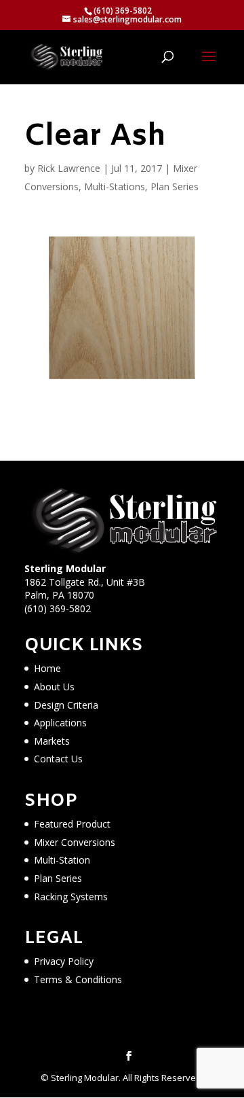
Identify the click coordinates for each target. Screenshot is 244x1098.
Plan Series (174, 186)
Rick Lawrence (68, 168)
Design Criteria (66, 704)
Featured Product (72, 823)
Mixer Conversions (74, 842)
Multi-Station (62, 859)
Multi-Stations (114, 186)
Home (47, 668)
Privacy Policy (64, 961)
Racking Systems (71, 896)
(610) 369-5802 (57, 608)
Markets (52, 740)
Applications (60, 722)
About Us (54, 686)
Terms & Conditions (78, 979)
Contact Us (58, 758)
